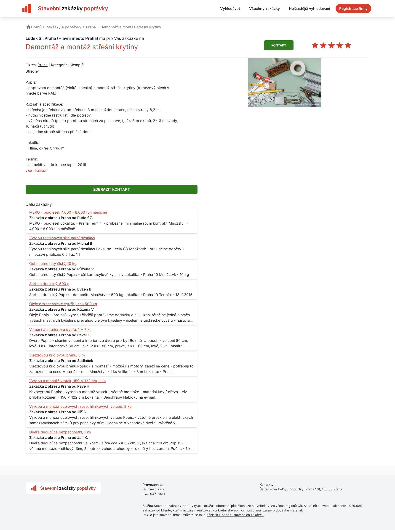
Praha (43, 65)
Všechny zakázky (264, 8)
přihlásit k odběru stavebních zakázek (235, 515)
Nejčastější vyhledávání (309, 8)
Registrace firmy (353, 8)
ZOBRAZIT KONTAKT (111, 189)
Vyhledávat (230, 8)
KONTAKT (278, 45)
